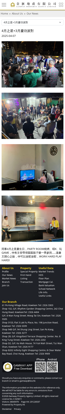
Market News (9, 278)
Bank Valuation (46, 285)
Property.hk (19, 404)
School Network (47, 288)
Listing (23, 278)
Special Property (29, 271)
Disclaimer (7, 409)
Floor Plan (44, 278)
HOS (41, 274)
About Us (17, 13)
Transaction (26, 281)
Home (4, 13)
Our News (32, 13)
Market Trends (46, 271)
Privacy (17, 409)
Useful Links (45, 295)
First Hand (25, 274)
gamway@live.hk (27, 380)
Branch (6, 281)
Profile (5, 271)
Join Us (5, 285)
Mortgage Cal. (46, 281)
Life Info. (43, 292)
